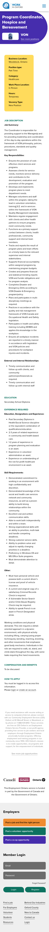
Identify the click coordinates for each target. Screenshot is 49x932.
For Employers (10, 907)
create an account (27, 690)
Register (35, 889)
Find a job (8, 902)
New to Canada (31, 912)
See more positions (30, 39)
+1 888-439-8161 (23, 723)
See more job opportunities (24, 753)
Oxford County (31, 907)
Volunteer (8, 912)
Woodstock (14, 62)
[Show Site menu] (44, 6)
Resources (8, 922)
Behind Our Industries (34, 902)
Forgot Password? (39, 883)
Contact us (29, 917)
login (13, 690)
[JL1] (18, 206)
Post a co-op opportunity (17, 840)
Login (13, 889)
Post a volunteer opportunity (19, 831)
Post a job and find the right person (22, 822)
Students (7, 917)
